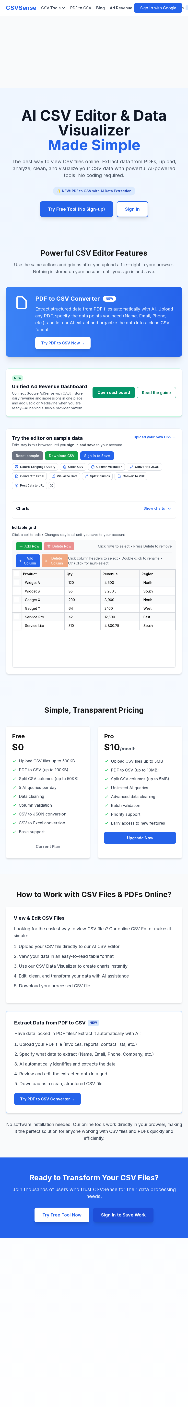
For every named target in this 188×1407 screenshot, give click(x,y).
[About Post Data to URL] (51, 485)
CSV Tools (50, 7)
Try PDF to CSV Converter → (47, 1098)
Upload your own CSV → (155, 437)
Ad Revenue (127, 7)
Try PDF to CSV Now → (63, 343)
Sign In (132, 209)
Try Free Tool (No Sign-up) (76, 209)
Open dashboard (113, 392)
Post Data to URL (32, 485)
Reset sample (27, 456)
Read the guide (156, 392)
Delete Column (57, 560)
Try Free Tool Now (62, 1214)
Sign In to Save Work (123, 1214)
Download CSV (61, 456)
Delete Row (61, 546)
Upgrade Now (140, 837)
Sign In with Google (158, 7)
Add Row (31, 546)
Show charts (154, 508)
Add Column (30, 560)
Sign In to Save (97, 456)
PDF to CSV (80, 7)
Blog (100, 7)
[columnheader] (16, 574)
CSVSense (21, 7)
